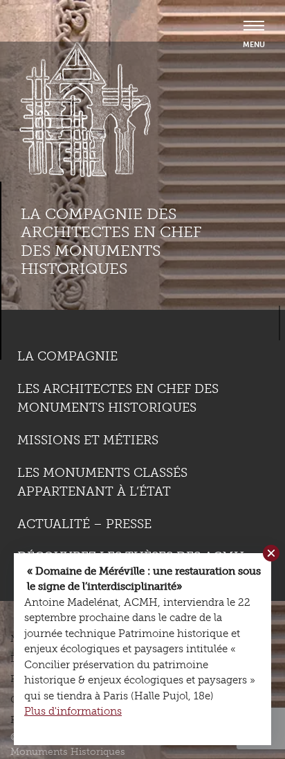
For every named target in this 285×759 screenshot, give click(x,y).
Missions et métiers (87, 440)
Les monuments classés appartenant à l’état (102, 482)
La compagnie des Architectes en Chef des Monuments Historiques (111, 241)
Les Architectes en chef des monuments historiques (118, 398)
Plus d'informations (73, 711)
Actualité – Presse (84, 524)
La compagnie (67, 356)
